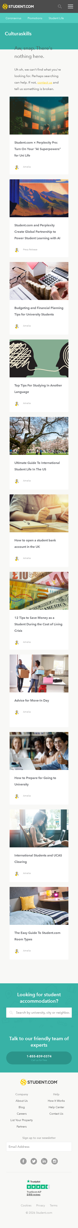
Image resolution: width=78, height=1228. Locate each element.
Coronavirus (13, 18)
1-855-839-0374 (39, 1056)
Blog (22, 1107)
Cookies (26, 1205)
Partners (22, 1126)
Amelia (27, 166)
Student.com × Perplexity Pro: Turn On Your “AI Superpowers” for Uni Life (37, 149)
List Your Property (21, 1120)
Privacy (40, 1205)
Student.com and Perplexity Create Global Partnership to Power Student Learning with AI (37, 231)
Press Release (30, 249)
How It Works (56, 1101)
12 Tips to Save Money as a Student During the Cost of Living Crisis (38, 624)
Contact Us (56, 1113)
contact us (44, 82)
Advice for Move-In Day (31, 700)
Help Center (56, 1107)
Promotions (35, 18)
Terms (53, 1205)
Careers (22, 1113)
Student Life (56, 18)
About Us (22, 1101)
